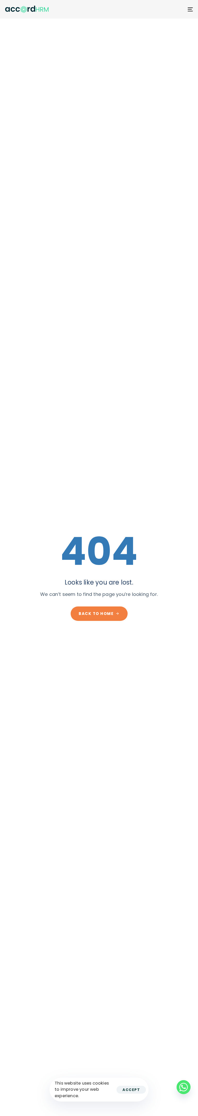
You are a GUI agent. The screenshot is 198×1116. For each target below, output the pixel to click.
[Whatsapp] (184, 1087)
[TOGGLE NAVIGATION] (161, 9)
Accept (131, 1089)
